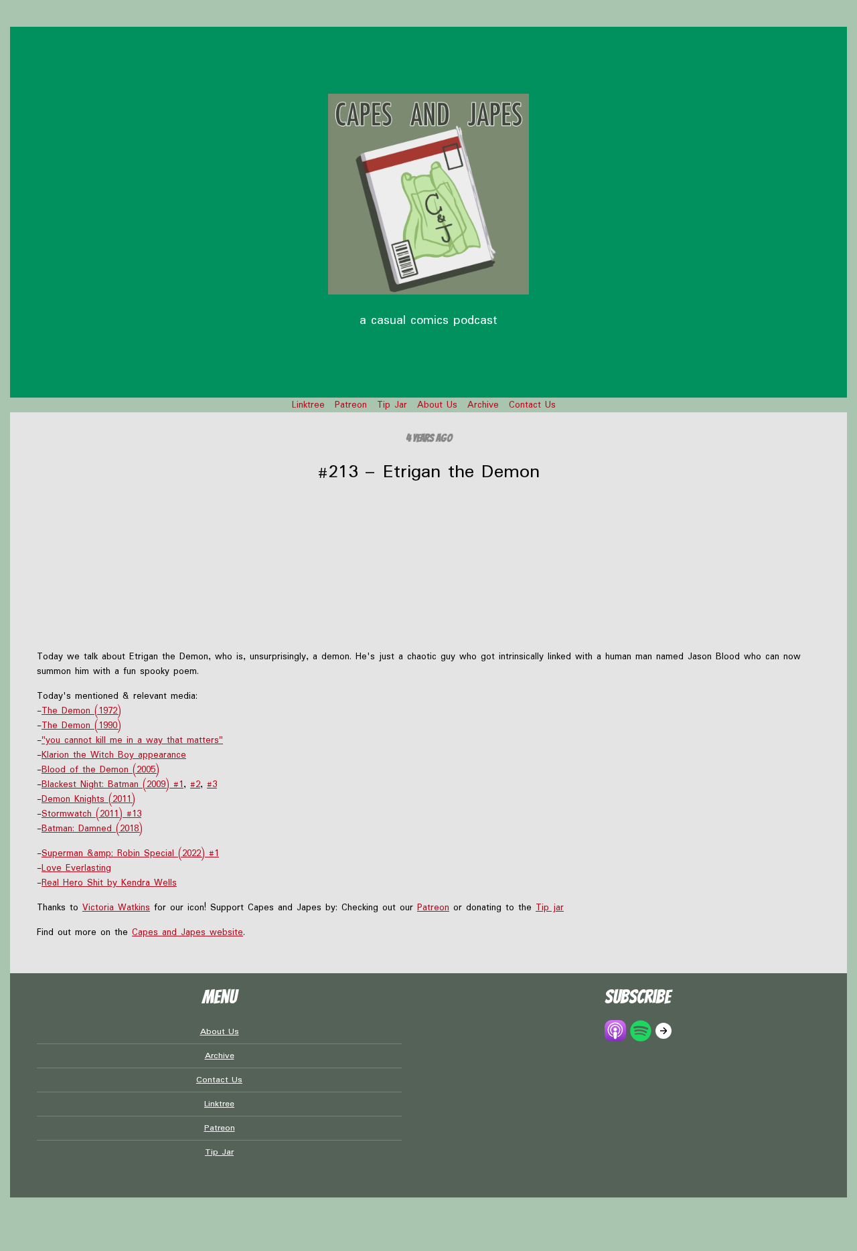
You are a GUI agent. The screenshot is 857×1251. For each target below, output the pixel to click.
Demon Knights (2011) (88, 799)
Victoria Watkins (116, 907)
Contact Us (532, 405)
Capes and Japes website (187, 932)
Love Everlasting (76, 868)
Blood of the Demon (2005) (100, 769)
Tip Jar (392, 405)
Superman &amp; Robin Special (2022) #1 (130, 853)
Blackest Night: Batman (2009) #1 (112, 784)
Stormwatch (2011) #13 (91, 814)
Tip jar (550, 907)
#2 (195, 784)
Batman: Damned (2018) (92, 828)
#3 (212, 784)
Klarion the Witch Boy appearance (114, 755)
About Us (437, 405)
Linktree (308, 405)
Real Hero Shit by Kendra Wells (109, 882)
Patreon (351, 405)
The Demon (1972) (81, 710)
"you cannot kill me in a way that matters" (132, 740)
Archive (483, 405)
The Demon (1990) (81, 725)
